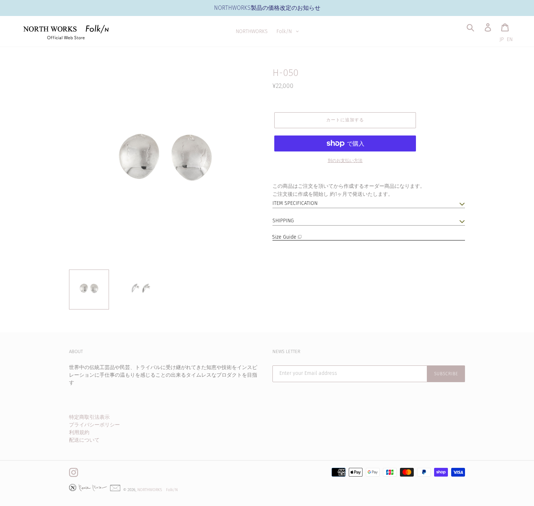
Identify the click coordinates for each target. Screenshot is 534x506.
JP (501, 39)
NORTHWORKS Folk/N (157, 489)
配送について (84, 440)
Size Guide (285, 237)
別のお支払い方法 (345, 160)
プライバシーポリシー (94, 425)
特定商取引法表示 (89, 417)
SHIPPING (283, 221)
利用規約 (79, 432)
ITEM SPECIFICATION (294, 203)
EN (510, 39)
